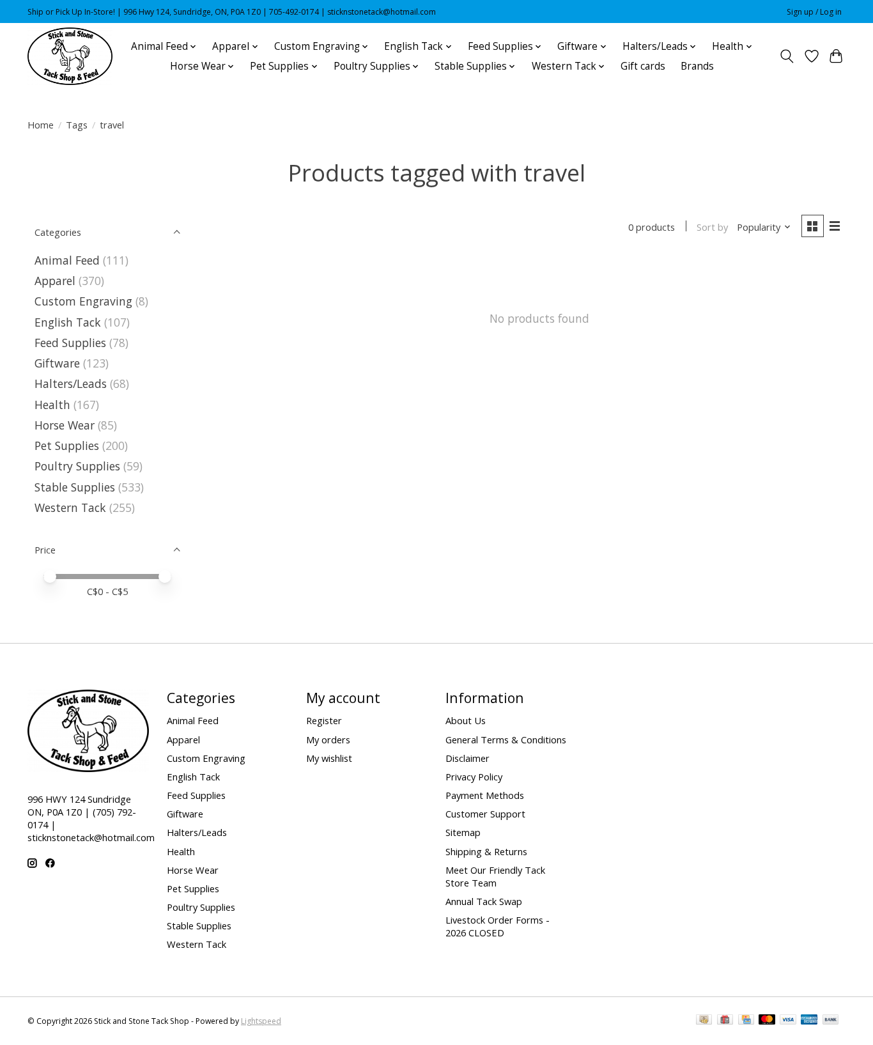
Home (40, 124)
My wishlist (329, 758)
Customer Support (485, 813)
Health (52, 404)
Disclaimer (467, 758)
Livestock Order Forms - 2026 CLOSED (497, 926)
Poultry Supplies (77, 466)
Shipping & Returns (486, 851)
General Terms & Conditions (505, 739)
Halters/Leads (71, 383)
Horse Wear (65, 425)
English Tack (68, 322)
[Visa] (788, 1020)
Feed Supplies (70, 342)
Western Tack (70, 507)
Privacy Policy (473, 776)
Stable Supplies (75, 487)
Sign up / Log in (814, 11)
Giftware (57, 363)
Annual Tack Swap (483, 901)
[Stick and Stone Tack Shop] (69, 56)
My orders (328, 739)
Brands (697, 66)
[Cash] (704, 1020)
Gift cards (643, 66)
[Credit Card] (746, 1020)
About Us (465, 720)
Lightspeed (261, 1021)
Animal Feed (67, 260)
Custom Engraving (83, 301)
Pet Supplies (67, 445)
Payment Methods (484, 795)
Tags (77, 124)
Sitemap (463, 832)
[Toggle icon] (787, 56)
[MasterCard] (767, 1020)
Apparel (55, 280)
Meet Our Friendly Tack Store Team (495, 876)
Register (324, 720)
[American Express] (809, 1020)
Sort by (712, 227)
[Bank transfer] (831, 1020)
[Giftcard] (725, 1020)
